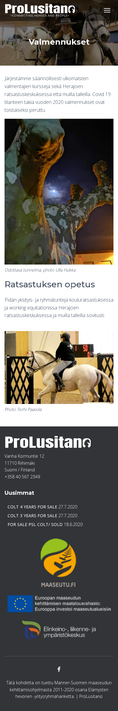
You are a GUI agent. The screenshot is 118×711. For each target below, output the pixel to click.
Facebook (59, 669)
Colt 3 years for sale (32, 515)
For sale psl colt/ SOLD (35, 524)
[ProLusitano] (42, 10)
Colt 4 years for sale (32, 507)
